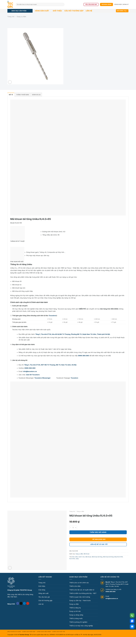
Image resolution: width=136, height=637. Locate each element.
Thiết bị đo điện (74, 586)
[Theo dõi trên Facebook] (17, 603)
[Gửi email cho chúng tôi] (21, 603)
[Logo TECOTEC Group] (11, 582)
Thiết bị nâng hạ (75, 608)
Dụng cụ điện (21, 16)
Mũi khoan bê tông (97, 557)
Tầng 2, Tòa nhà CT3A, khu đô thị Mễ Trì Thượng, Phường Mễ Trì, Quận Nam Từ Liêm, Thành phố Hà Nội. (72, 334)
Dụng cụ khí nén (75, 611)
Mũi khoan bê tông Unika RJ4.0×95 (113, 557)
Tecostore (52, 315)
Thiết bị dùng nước (76, 618)
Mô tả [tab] (11, 94)
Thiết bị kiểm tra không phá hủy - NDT (82, 593)
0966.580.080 (83, 356)
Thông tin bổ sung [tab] (22, 94)
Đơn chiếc (75, 557)
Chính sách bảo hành (44, 631)
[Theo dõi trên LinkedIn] (24, 603)
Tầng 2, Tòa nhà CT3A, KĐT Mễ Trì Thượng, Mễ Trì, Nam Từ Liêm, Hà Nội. (50, 365)
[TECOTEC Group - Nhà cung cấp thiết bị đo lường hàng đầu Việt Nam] (10, 4)
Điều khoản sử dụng (14, 631)
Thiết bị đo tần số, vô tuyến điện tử (81, 590)
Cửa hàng (41, 590)
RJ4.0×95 (72, 558)
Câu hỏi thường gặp (73, 11)
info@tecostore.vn (30, 371)
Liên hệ (89, 11)
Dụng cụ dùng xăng (76, 615)
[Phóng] (10, 82)
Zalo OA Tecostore (33, 375)
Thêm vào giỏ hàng (98, 532)
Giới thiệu (57, 11)
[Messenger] (132, 626)
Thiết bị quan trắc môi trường (79, 597)
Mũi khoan (86, 554)
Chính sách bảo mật (28, 631)
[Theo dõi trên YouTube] (27, 603)
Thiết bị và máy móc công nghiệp (81, 626)
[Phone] (132, 615)
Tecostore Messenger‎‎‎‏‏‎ (45, 378)
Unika (77, 558)
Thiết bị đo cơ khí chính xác (79, 583)
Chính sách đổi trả (58, 631)
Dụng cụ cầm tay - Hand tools (80, 600)
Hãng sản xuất (42, 11)
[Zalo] (132, 621)
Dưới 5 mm (82, 557)
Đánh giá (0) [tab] (36, 94)
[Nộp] (62, 4)
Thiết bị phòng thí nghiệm (78, 622)
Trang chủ (10, 16)
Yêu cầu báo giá (44, 597)
